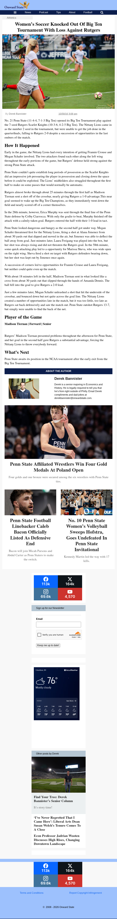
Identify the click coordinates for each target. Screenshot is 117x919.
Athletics (11, 18)
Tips (58, 12)
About (72, 12)
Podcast (43, 12)
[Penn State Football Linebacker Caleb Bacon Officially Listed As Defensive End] (30, 514)
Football (87, 12)
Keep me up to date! (48, 645)
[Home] (17, 8)
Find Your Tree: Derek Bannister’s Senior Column (53, 798)
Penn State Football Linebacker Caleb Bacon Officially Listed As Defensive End (30, 532)
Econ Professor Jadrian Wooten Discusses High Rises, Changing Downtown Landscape (57, 839)
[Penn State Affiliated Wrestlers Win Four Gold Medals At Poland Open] (58, 458)
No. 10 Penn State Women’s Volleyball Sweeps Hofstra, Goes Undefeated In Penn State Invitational (86, 535)
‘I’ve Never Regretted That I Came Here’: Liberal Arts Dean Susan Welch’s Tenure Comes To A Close (57, 823)
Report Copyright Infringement (85, 893)
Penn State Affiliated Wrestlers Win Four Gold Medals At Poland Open (58, 466)
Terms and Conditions (31, 893)
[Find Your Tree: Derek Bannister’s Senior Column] (59, 793)
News (28, 12)
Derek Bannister (17, 114)
